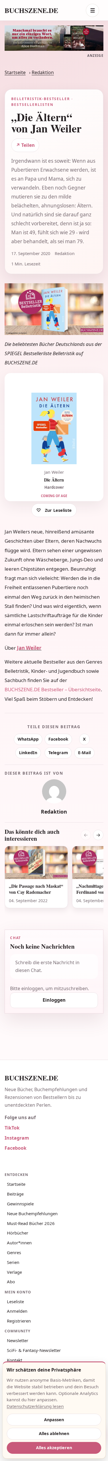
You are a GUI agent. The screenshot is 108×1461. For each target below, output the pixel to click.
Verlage (14, 1272)
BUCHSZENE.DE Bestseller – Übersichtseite (53, 689)
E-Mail (84, 752)
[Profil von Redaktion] (54, 791)
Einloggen (54, 1000)
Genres (14, 1252)
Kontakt (14, 1360)
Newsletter (17, 1340)
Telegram (58, 752)
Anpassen (54, 1419)
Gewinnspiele (20, 1204)
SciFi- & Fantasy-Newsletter (34, 1350)
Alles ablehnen (54, 1433)
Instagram (17, 1138)
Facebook (58, 739)
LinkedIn (28, 752)
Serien (13, 1262)
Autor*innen (19, 1242)
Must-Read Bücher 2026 (31, 1223)
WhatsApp (28, 739)
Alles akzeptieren (54, 1447)
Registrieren (19, 1321)
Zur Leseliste (58, 510)
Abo (11, 1281)
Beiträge (15, 1194)
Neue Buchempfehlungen (32, 1213)
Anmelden (17, 1311)
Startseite (15, 72)
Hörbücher (17, 1233)
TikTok (12, 1128)
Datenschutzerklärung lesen (35, 1406)
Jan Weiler (29, 648)
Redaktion (43, 72)
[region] (54, 881)
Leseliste (15, 1301)
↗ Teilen (25, 145)
